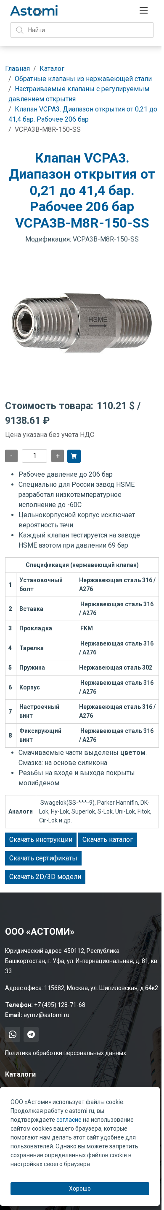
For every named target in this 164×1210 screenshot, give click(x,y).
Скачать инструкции (40, 840)
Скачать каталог (107, 840)
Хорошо (80, 1188)
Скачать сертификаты (43, 858)
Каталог (52, 69)
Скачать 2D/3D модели (45, 877)
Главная (17, 69)
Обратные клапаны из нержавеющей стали (83, 79)
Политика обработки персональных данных (65, 1053)
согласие (69, 1119)
